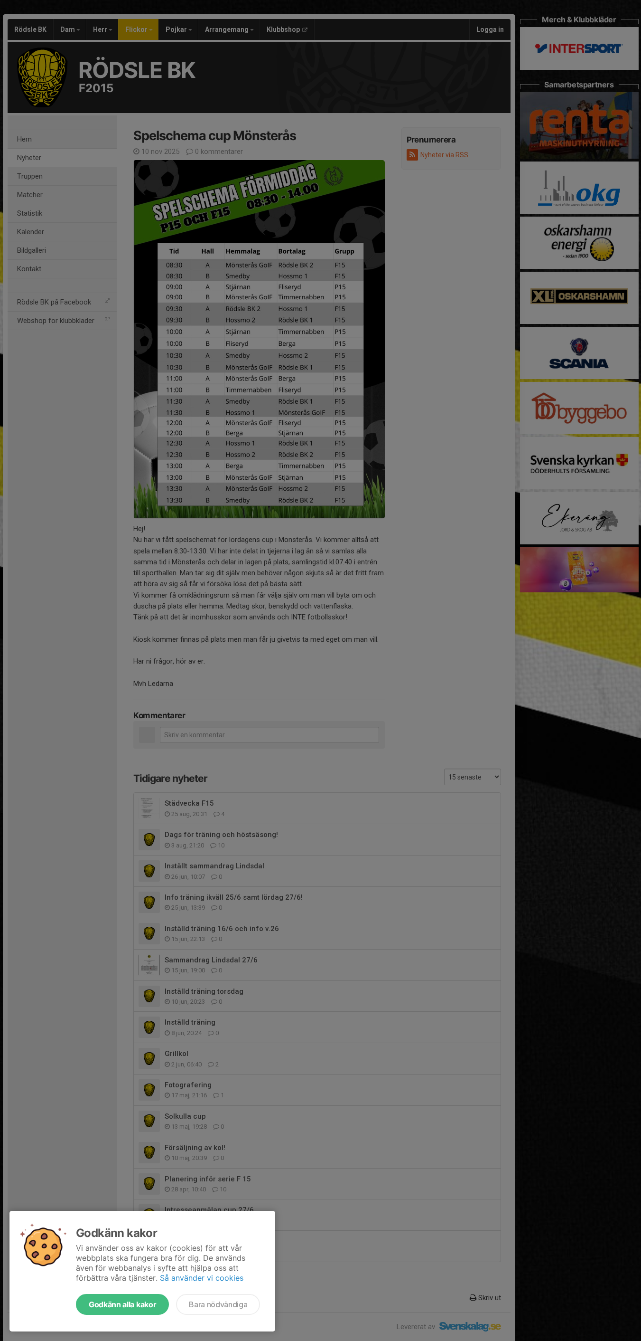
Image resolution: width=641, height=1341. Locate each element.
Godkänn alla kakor (122, 1304)
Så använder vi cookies (201, 1278)
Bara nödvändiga (218, 1304)
